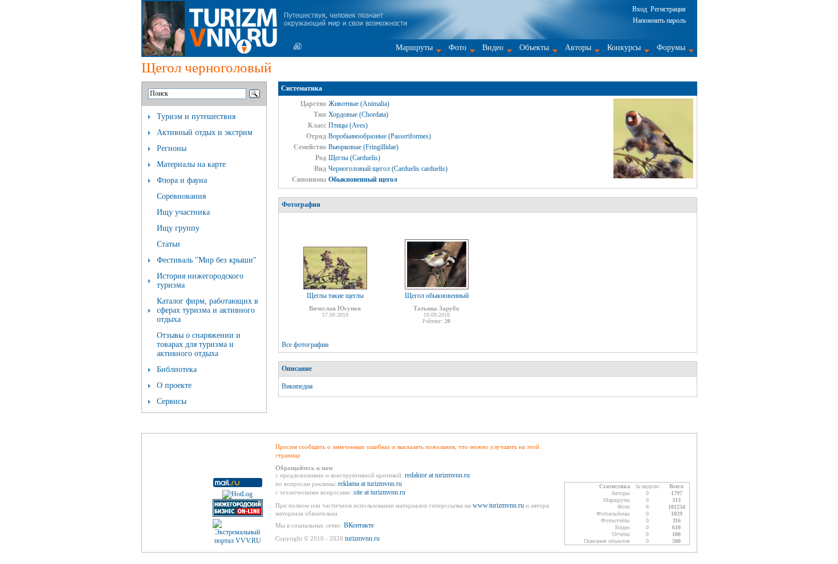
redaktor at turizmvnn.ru (437, 475)
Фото (457, 47)
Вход (639, 9)
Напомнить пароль (659, 20)
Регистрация (668, 9)
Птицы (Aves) (348, 125)
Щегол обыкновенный (437, 296)
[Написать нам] (298, 46)
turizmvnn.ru (362, 538)
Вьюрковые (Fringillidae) (363, 147)
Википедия (297, 386)
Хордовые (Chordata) (358, 114)
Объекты (534, 47)
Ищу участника (183, 212)
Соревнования (181, 196)
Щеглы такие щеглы (335, 296)
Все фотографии (305, 345)
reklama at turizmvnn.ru (370, 484)
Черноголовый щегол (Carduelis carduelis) (388, 169)
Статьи (168, 244)
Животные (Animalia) (358, 104)
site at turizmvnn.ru (379, 492)
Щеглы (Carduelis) (354, 158)
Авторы (578, 47)
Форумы (671, 47)
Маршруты (414, 47)
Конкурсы (624, 47)
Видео (492, 47)
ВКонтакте (359, 525)
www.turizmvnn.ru (498, 505)
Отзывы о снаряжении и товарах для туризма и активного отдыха (199, 344)
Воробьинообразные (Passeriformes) (379, 136)
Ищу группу (178, 228)
